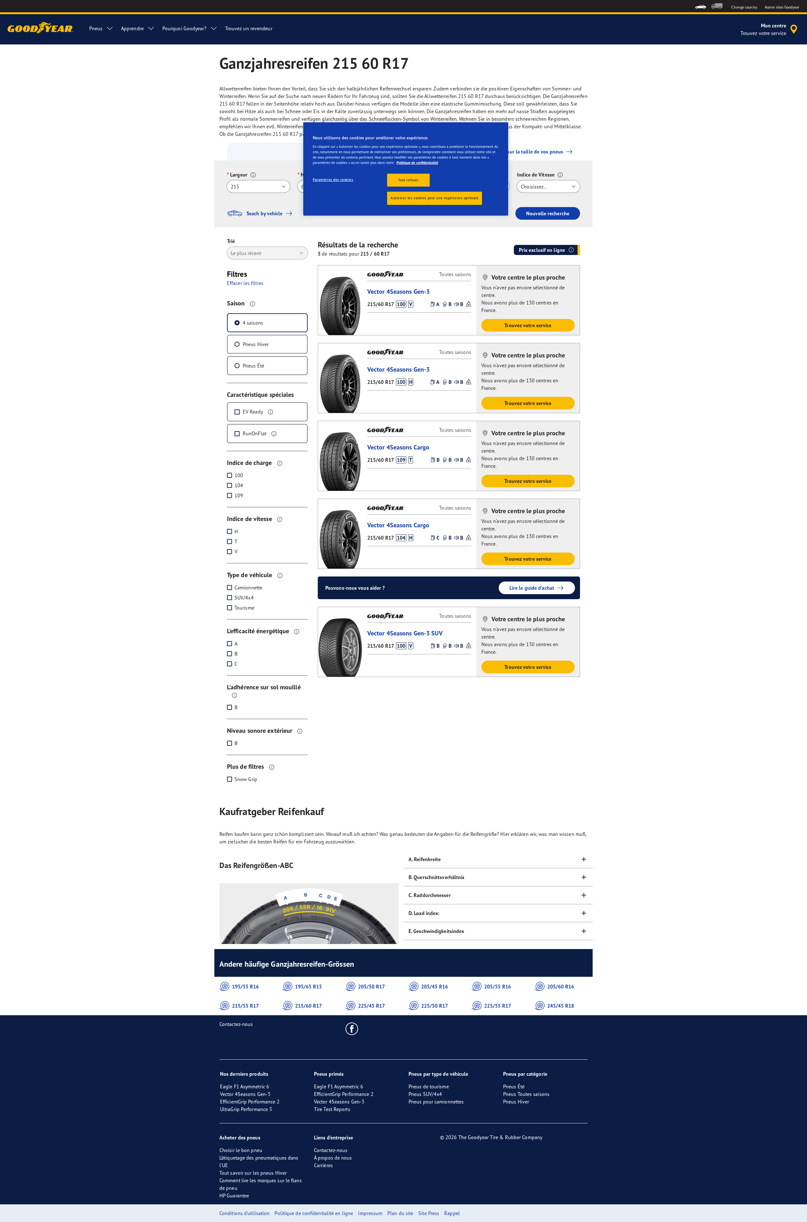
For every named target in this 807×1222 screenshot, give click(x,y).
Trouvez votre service (527, 325)
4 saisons (253, 323)
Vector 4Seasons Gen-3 (398, 291)
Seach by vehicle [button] (265, 213)
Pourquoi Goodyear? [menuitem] (184, 28)
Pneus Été (253, 365)
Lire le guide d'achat (531, 588)
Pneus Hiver (256, 344)
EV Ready (253, 411)
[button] (253, 175)
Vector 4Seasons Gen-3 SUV (405, 633)
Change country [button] (744, 7)
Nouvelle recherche (547, 213)
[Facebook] (351, 1028)
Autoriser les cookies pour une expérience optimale (435, 198)
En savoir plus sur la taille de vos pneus (519, 151)
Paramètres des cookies (333, 179)
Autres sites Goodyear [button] (782, 7)
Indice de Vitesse (535, 174)
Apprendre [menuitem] (132, 28)
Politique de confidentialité (417, 162)
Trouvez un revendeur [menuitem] (248, 28)
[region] (405, 169)
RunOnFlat (254, 433)
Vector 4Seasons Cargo (398, 447)
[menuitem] (700, 6)
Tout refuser (408, 180)
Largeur (238, 174)
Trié (231, 241)
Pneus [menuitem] (95, 28)
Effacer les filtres (245, 283)
